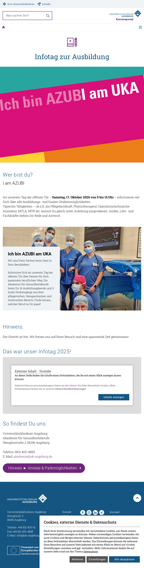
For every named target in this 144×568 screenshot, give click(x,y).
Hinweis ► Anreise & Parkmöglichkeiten (42, 468)
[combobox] (23, 16)
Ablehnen (77, 559)
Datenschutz (90, 551)
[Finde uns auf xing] (101, 512)
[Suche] (48, 16)
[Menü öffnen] (140, 27)
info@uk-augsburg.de (30, 535)
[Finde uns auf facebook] (82, 512)
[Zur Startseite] (3, 27)
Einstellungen (97, 559)
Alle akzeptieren (124, 559)
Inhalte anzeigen (114, 397)
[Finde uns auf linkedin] (95, 512)
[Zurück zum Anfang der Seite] (137, 498)
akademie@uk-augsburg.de (33, 456)
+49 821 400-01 (26, 527)
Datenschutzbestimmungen (70, 388)
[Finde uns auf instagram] (89, 512)
